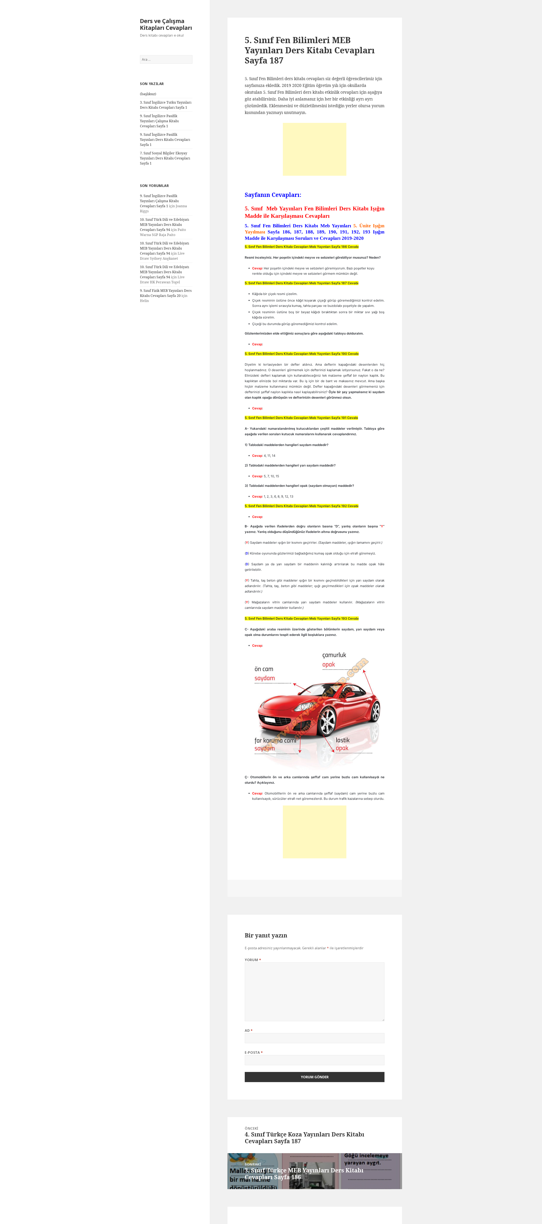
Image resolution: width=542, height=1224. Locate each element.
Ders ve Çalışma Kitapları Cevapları (166, 24)
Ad (249, 1030)
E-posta (254, 1052)
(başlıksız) (148, 94)
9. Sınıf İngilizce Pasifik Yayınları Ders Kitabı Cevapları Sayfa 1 (165, 139)
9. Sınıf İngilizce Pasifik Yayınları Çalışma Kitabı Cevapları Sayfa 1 (159, 121)
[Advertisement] (314, 149)
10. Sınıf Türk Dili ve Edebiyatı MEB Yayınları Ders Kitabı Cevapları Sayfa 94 (164, 224)
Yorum (253, 960)
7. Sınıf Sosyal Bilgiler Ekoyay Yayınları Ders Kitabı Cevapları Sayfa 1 (165, 158)
